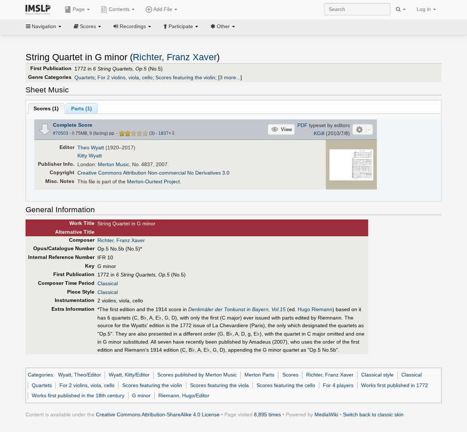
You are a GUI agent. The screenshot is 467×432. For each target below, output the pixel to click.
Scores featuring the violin (185, 77)
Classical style (377, 375)
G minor (141, 395)
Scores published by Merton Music (197, 375)
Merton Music (113, 164)
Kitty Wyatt (89, 155)
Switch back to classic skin (373, 414)
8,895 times (267, 414)
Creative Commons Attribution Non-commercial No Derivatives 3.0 (153, 173)
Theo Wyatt (90, 147)
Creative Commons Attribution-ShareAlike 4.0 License (158, 414)
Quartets (84, 77)
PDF (302, 125)
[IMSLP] (39, 9)
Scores (290, 375)
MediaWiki (326, 414)
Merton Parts (259, 375)
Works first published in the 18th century (78, 395)
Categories (40, 375)
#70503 (60, 133)
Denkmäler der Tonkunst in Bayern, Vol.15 (237, 309)
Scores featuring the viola (219, 385)
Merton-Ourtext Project (153, 181)
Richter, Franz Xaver (175, 57)
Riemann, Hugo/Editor (183, 395)
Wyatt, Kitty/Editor (129, 375)
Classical (107, 283)
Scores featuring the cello (285, 385)
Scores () (46, 108)
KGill (319, 133)
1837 (163, 133)
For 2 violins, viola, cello (125, 77)
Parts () (81, 108)
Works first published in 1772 (394, 385)
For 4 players (338, 385)
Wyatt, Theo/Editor (79, 375)
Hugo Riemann (315, 309)
